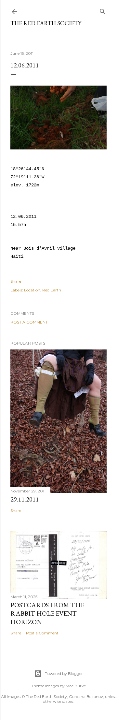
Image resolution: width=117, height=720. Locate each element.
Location (32, 290)
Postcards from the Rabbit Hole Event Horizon (47, 613)
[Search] (103, 10)
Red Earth (51, 290)
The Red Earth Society (45, 23)
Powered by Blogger (64, 673)
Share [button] (15, 281)
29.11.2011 (24, 499)
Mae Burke (76, 685)
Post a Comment (29, 322)
